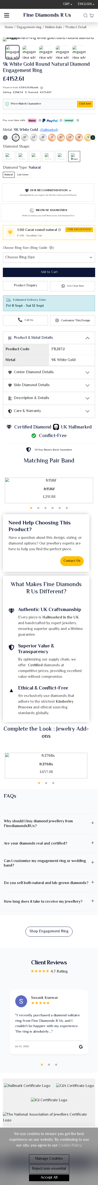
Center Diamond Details (34, 372)
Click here (85, 104)
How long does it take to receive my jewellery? (43, 902)
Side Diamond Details (32, 385)
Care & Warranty (27, 411)
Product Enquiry (25, 285)
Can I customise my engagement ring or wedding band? (45, 863)
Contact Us (72, 561)
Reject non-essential (49, 1169)
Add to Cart (49, 272)
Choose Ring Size (28, 248)
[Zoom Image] (49, 39)
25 (56, 1065)
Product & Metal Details (33, 338)
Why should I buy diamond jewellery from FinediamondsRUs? (38, 823)
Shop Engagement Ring (49, 932)
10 (24, 137)
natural (9, 175)
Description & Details (31, 398)
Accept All (49, 1178)
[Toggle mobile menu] (6, 15)
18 (43, 137)
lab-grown (23, 175)
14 (33, 137)
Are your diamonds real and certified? (35, 844)
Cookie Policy (70, 1146)
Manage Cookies (49, 1159)
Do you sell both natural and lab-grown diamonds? (46, 883)
